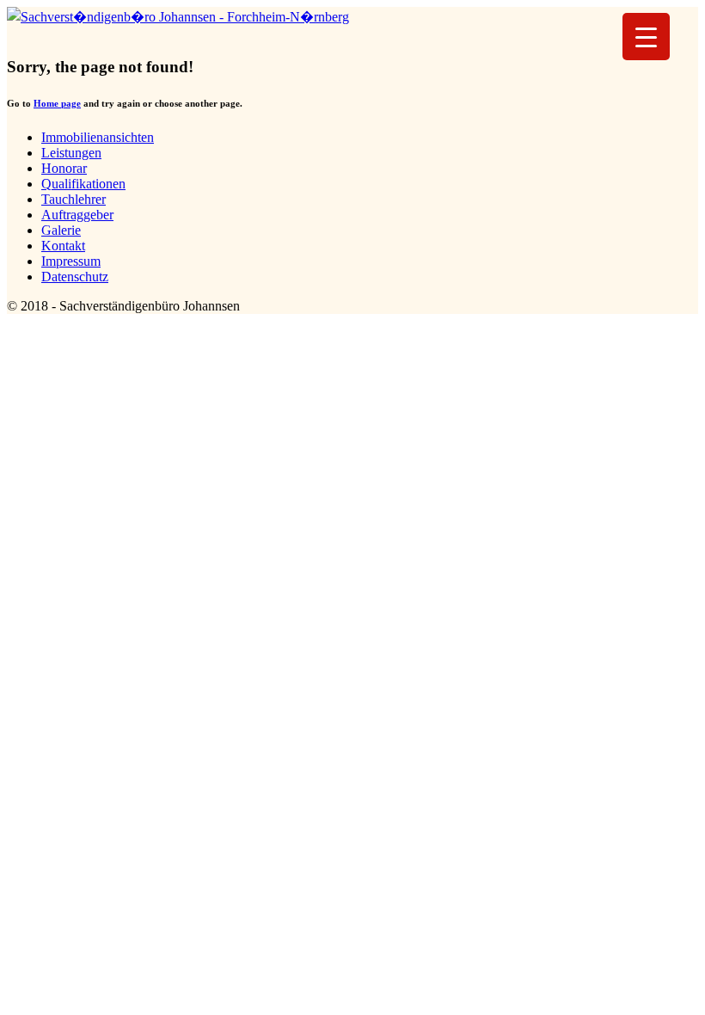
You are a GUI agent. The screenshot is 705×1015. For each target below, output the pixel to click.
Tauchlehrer (73, 199)
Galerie (61, 230)
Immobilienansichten (97, 137)
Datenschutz (74, 276)
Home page (57, 103)
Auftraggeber (77, 214)
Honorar (64, 168)
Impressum (71, 261)
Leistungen (71, 152)
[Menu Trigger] (646, 36)
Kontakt (63, 245)
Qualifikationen (83, 183)
